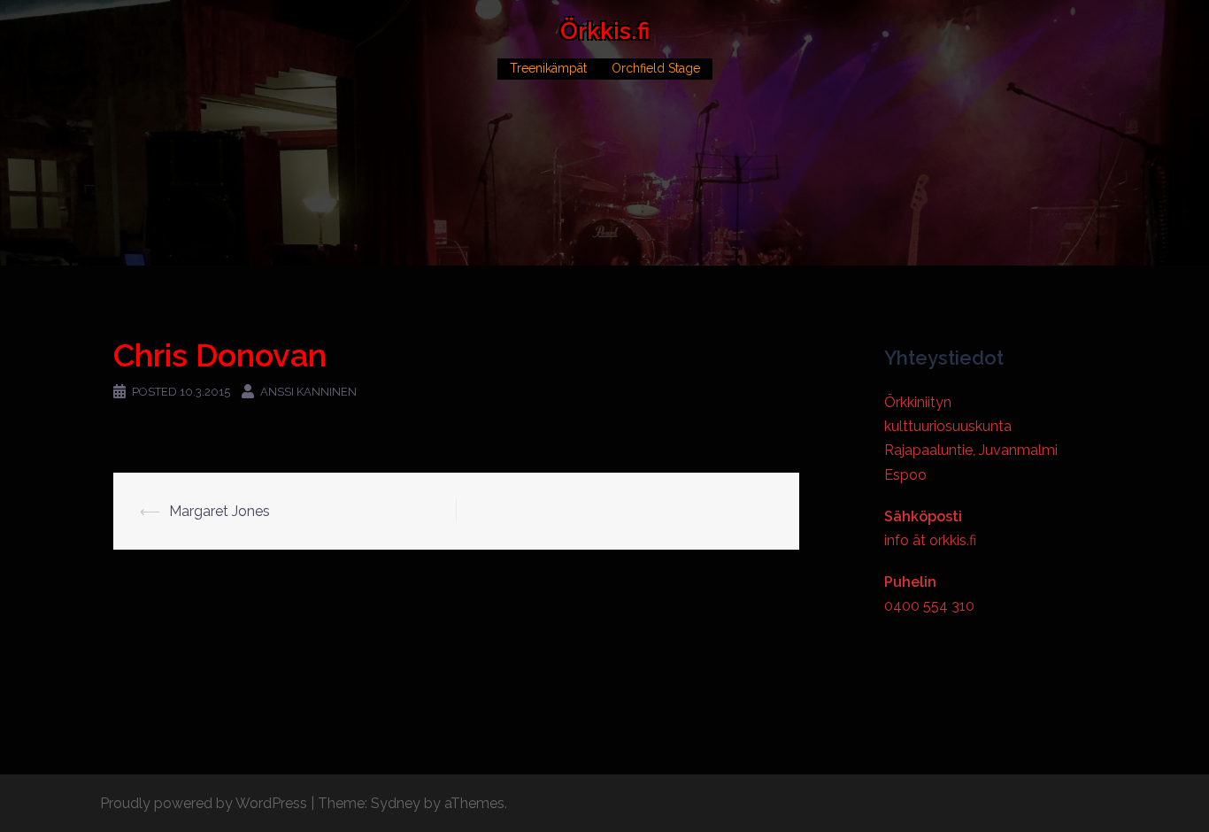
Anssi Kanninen (308, 391)
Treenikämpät (548, 68)
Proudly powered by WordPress (203, 803)
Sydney (395, 803)
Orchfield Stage (656, 68)
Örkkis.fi (605, 31)
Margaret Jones (219, 511)
